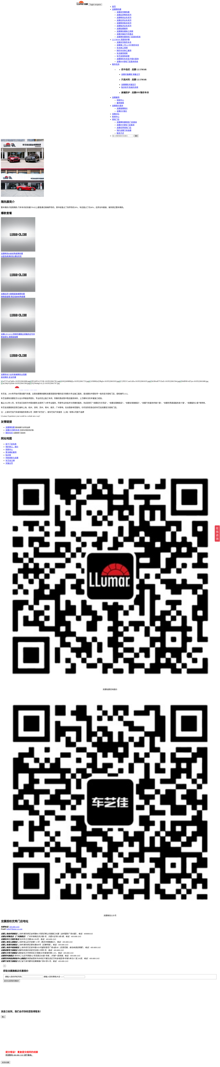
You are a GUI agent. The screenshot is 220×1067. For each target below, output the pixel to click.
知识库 (8, 455)
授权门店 (115, 119)
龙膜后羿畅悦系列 (124, 15)
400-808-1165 (14, 927)
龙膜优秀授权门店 (124, 128)
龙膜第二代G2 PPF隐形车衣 (128, 45)
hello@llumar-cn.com (14, 929)
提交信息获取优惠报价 (11, 981)
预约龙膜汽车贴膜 (124, 130)
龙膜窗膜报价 (122, 108)
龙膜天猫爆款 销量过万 (130, 74)
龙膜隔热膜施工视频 (125, 31)
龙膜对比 (115, 114)
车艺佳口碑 (10, 461)
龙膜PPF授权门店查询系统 (127, 62)
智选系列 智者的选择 (129, 87)
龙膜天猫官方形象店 (125, 34)
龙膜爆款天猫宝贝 (128, 85)
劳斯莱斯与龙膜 (12, 458)
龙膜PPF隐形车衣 (13, 430)
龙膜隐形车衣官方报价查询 (128, 59)
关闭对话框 (5, 1062)
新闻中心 (115, 117)
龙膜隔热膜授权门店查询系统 (128, 37)
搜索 (136, 136)
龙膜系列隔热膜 (123, 12)
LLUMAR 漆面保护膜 (121, 40)
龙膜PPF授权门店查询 (125, 125)
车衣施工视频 (122, 48)
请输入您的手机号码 (13, 977)
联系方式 (120, 133)
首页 (114, 7)
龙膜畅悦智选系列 (124, 23)
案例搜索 (120, 103)
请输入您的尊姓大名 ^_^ (53, 977)
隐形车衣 (9, 433)
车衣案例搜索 (122, 53)
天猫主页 (9, 463)
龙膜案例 (115, 97)
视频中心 (120, 100)
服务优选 (115, 64)
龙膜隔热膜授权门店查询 (127, 122)
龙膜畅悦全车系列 (124, 18)
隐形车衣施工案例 (124, 51)
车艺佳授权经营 (123, 56)
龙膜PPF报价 (122, 111)
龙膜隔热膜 (116, 9)
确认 (3, 1017)
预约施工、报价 (12, 447)
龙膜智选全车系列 (124, 26)
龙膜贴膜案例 (122, 29)
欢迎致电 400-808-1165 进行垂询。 (19, 1055)
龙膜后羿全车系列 (124, 20)
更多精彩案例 (11, 452)
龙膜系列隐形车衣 (124, 42)
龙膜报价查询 (117, 106)
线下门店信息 (11, 444)
